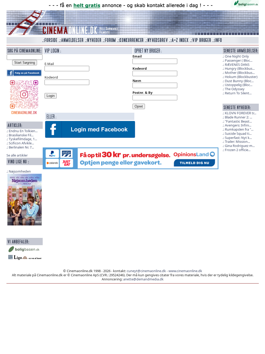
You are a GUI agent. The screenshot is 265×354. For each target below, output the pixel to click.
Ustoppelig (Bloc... (238, 84)
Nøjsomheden (20, 171)
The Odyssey (235, 89)
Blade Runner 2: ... (238, 117)
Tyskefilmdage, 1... (23, 139)
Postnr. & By (142, 92)
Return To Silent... (238, 93)
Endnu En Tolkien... (23, 131)
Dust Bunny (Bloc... (239, 81)
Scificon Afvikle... (21, 143)
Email (137, 56)
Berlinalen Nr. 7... (21, 147)
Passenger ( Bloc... (238, 60)
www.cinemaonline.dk (185, 270)
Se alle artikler (17, 155)
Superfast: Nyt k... (238, 137)
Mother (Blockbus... (240, 72)
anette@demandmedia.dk (143, 279)
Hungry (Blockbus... (240, 68)
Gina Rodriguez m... (240, 145)
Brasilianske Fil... (21, 135)
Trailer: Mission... (237, 141)
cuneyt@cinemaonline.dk (146, 270)
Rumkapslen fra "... (239, 129)
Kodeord (139, 68)
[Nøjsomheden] (24, 199)
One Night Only (237, 56)
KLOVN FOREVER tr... (240, 113)
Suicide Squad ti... (238, 133)
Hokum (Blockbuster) (241, 76)
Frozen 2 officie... (238, 149)
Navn (136, 80)
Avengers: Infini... (238, 125)
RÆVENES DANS (237, 64)
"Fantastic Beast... (238, 121)
